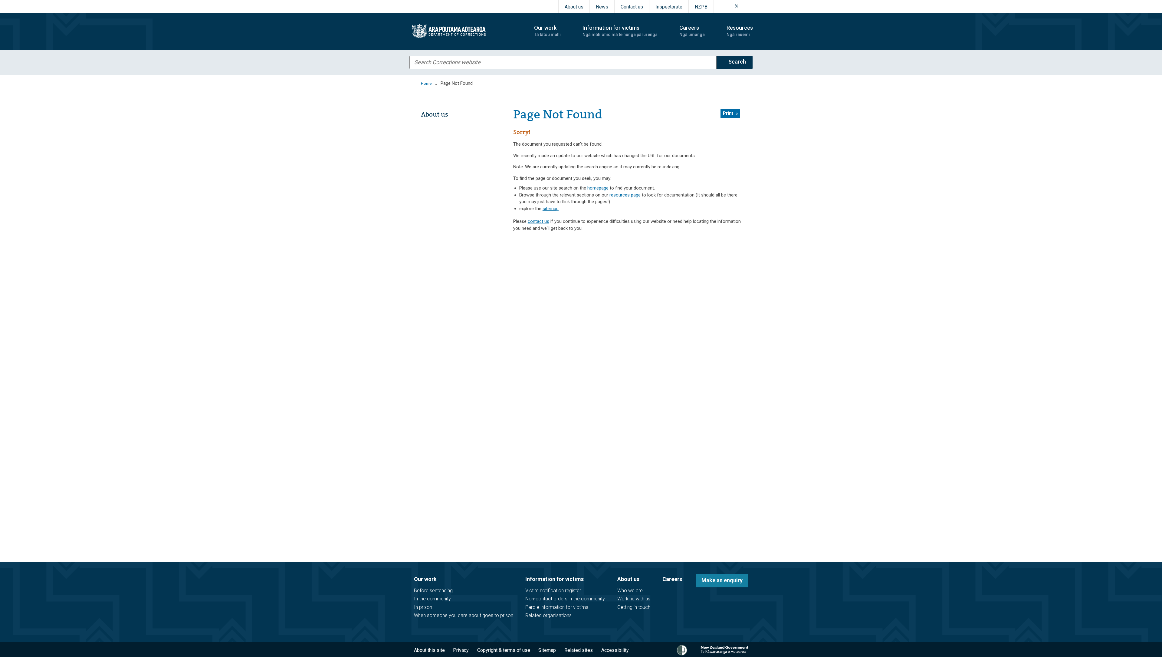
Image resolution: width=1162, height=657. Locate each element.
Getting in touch (633, 607)
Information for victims (554, 579)
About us (574, 7)
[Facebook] (722, 6)
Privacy (461, 650)
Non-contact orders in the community (565, 599)
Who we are (630, 590)
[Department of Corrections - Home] (466, 30)
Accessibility (615, 650)
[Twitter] (736, 6)
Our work (425, 579)
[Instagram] (729, 6)
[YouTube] (743, 6)
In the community (432, 599)
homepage (598, 188)
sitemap (551, 208)
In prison (423, 607)
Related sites (578, 650)
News (602, 7)
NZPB (701, 7)
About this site (429, 650)
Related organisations (548, 615)
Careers (672, 579)
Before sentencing (433, 590)
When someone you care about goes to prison (463, 615)
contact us (538, 221)
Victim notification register (553, 590)
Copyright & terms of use (503, 650)
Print (728, 113)
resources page (625, 195)
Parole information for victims (556, 607)
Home (426, 83)
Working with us (633, 599)
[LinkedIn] (751, 6)
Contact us (632, 7)
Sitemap (547, 650)
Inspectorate (668, 7)
